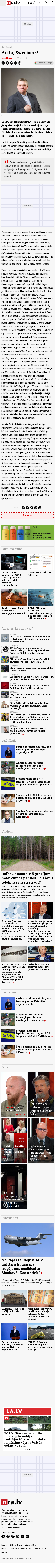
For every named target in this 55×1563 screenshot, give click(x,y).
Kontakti (4, 1552)
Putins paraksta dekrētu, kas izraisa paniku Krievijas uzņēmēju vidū (33, 749)
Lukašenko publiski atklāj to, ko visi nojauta (12, 1311)
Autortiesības (23, 1549)
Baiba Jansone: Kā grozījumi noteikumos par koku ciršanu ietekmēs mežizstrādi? (27, 878)
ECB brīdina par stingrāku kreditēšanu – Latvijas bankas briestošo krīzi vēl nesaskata (41, 613)
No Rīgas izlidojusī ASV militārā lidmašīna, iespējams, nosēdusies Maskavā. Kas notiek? (22, 1266)
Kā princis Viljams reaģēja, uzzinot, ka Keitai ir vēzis (31, 669)
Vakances (45, 1549)
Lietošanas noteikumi (9, 1549)
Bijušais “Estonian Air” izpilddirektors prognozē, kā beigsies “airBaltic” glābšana (33, 781)
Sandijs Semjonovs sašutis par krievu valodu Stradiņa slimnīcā (34, 813)
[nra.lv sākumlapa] (13, 3)
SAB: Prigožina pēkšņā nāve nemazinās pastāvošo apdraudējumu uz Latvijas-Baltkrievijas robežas (31, 650)
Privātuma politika (29, 1545)
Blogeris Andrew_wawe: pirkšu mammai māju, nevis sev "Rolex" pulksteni (28, 731)
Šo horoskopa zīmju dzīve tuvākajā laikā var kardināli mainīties (29, 686)
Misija (19, 1545)
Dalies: (17, 508)
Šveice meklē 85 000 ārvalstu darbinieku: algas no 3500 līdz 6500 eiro (34, 797)
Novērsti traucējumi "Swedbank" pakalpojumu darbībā (13, 611)
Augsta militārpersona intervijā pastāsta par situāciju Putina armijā (30, 765)
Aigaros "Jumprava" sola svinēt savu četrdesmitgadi (30, 695)
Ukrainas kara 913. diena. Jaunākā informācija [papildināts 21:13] (29, 660)
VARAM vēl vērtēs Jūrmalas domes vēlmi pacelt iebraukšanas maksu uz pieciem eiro (30, 639)
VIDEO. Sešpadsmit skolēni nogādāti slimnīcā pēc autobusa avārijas (40, 1346)
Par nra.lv (4, 1545)
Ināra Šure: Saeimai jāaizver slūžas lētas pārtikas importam (39, 967)
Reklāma (13, 1545)
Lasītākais (8, 740)
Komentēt (27, 515)
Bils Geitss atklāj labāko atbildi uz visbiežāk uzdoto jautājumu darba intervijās (29, 706)
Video (6, 1067)
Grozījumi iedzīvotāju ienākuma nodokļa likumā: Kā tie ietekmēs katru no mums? (40, 1313)
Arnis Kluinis (6, 58)
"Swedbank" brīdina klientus (39, 573)
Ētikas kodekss (34, 1549)
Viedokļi (9, 47)
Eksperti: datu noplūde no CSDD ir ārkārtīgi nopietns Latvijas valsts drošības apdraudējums (12, 578)
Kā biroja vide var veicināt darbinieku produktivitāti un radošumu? (32, 678)
